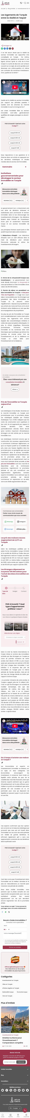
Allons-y (15, 389)
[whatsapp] (19, 1090)
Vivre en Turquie (7, 996)
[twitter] (11, 1090)
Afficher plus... (21, 529)
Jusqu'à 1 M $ (15, 148)
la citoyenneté (23, 282)
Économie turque (22, 992)
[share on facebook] (5, 48)
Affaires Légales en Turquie (10, 988)
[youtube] (2, 1090)
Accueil (3, 8)
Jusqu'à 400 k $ (15, 143)
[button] (5, 929)
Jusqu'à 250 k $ (15, 138)
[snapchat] (27, 1090)
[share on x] (10, 48)
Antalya (20, 200)
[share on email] (13, 48)
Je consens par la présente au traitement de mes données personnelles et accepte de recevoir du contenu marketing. (16, 942)
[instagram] (15, 1090)
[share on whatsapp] (2, 48)
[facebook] (6, 1090)
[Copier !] (2, 183)
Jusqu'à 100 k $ (15, 133)
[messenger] (23, 1090)
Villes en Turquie (7, 984)
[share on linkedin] (7, 48)
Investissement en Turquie (10, 980)
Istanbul (8, 200)
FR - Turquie (14, 1108)
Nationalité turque (8, 992)
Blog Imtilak (11, 8)
